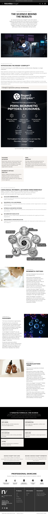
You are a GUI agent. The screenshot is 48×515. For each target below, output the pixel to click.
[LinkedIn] (6, 508)
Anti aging (18, 498)
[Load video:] (24, 45)
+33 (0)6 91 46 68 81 (7, 496)
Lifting (17, 496)
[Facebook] (2, 508)
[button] (2, 3)
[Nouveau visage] (7, 492)
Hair (17, 493)
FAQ (27, 494)
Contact (27, 493)
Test (3, 427)
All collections (19, 500)
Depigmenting (19, 501)
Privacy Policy (20, 513)
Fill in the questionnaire (12, 463)
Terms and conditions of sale (8, 513)
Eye (17, 494)
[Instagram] (4, 508)
